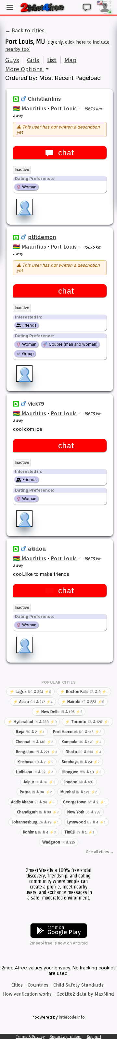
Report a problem (66, 1036)
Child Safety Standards (78, 985)
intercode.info (72, 1017)
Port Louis (64, 108)
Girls (33, 60)
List (52, 60)
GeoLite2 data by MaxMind (85, 994)
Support (94, 1036)
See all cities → (100, 851)
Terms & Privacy (30, 1036)
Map (70, 60)
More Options (24, 69)
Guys (12, 60)
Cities (17, 985)
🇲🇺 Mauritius (29, 108)
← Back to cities (25, 31)
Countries (38, 985)
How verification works (27, 994)
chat (66, 152)
